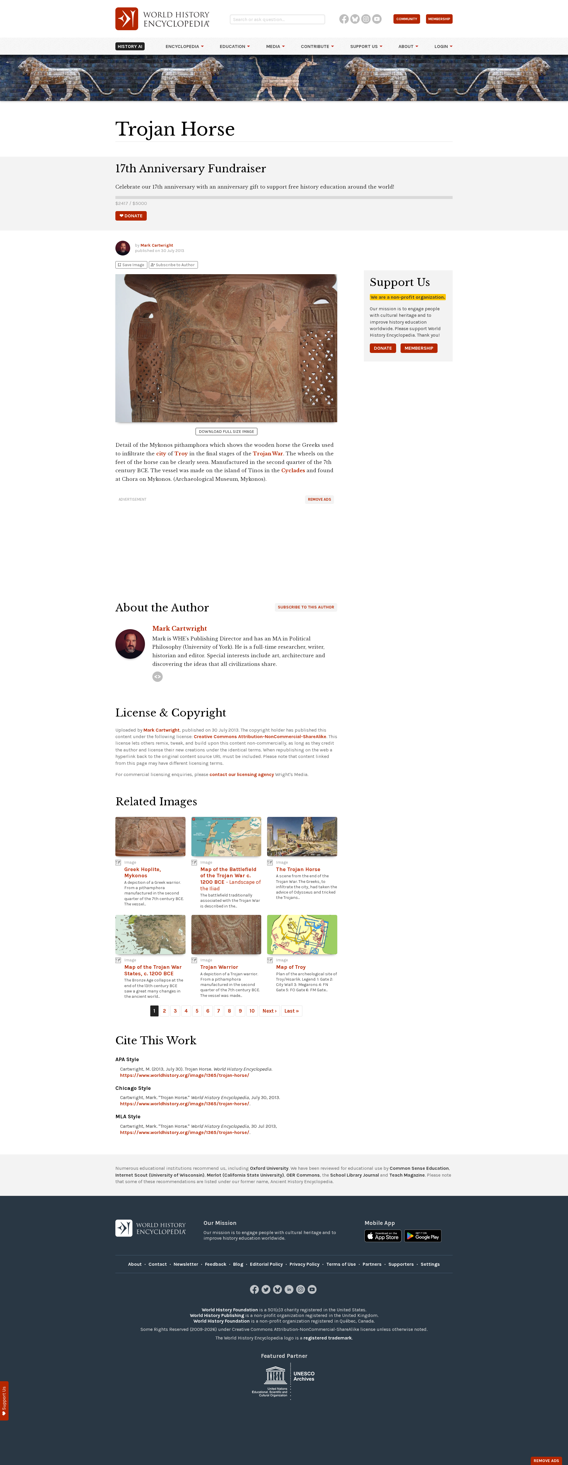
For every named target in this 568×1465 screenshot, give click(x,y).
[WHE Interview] (157, 677)
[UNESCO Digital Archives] (284, 1381)
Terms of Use (341, 1264)
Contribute (315, 46)
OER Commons (303, 1175)
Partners (372, 1264)
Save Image (130, 265)
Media (273, 46)
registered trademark (328, 1338)
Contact (158, 1264)
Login (441, 46)
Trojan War (268, 454)
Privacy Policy (305, 1264)
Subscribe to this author (306, 607)
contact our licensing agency (241, 774)
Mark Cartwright (157, 245)
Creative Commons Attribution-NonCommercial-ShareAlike (260, 736)
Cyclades (293, 470)
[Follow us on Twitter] (267, 1292)
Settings (430, 1264)
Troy (181, 454)
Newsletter (186, 1264)
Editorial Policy (266, 1264)
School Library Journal (354, 1175)
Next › (269, 1011)
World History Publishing (217, 1315)
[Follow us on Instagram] (301, 1292)
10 (252, 1011)
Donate (383, 348)
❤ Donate (131, 216)
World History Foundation (230, 1310)
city (161, 454)
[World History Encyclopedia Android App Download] (422, 1236)
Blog (238, 1264)
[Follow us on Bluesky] (278, 1292)
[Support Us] (4, 1401)
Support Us (364, 46)
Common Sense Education (419, 1168)
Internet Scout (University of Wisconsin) (159, 1175)
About (406, 46)
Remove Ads (319, 499)
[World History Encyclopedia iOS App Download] (382, 1236)
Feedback (215, 1264)
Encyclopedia (182, 46)
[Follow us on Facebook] (255, 1292)
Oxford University (269, 1168)
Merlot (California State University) (245, 1175)
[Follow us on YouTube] (313, 1292)
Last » (291, 1011)
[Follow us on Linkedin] (290, 1292)
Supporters (401, 1264)
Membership (419, 348)
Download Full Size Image (226, 431)
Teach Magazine (407, 1175)
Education (232, 46)
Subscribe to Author (172, 265)
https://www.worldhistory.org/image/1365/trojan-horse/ (184, 1075)
